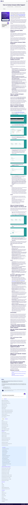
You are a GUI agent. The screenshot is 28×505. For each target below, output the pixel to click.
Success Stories (4, 495)
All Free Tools (4, 465)
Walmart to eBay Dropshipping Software (7, 411)
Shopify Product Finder (5, 424)
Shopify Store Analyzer (5, 442)
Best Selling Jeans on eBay (5, 473)
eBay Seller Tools (4, 432)
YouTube (3, 484)
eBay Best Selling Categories (6, 466)
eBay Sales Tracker (4, 435)
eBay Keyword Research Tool (6, 455)
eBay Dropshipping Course (5, 487)
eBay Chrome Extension (5, 400)
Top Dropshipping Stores (5, 459)
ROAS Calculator (4, 450)
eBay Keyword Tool (4, 404)
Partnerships (3, 498)
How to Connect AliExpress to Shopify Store (18, 375)
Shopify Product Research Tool (6, 439)
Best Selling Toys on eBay (5, 480)
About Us (3, 491)
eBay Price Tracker (4, 436)
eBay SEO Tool (4, 454)
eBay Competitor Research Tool (6, 403)
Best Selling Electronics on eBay (6, 477)
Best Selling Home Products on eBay (7, 476)
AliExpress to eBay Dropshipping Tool (7, 412)
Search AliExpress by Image (5, 428)
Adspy (2, 420)
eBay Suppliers (4, 408)
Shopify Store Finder (4, 423)
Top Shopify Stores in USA (5, 462)
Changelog (3, 501)
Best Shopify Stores (5, 458)
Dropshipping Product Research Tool (7, 443)
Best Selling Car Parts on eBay (6, 469)
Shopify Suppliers (4, 427)
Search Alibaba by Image (5, 430)
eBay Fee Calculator (5, 451)
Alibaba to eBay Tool (4, 414)
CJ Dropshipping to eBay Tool (6, 415)
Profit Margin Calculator (5, 448)
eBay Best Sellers (4, 407)
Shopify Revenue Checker (5, 440)
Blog (2, 483)
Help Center (3, 494)
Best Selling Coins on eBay (5, 472)
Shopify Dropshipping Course (6, 488)
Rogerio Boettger (10, 6)
